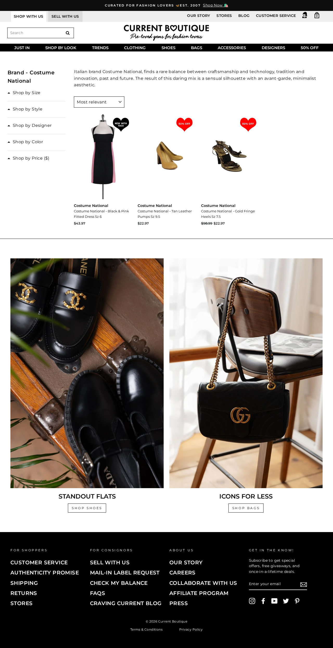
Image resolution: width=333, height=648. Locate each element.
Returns (23, 593)
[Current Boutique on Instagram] (252, 601)
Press (178, 603)
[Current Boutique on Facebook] (263, 601)
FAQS (97, 593)
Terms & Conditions (146, 629)
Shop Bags (246, 508)
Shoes (168, 47)
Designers (273, 47)
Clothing (135, 47)
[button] (24, 92)
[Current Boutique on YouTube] (274, 601)
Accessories (232, 47)
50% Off (310, 47)
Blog (244, 15)
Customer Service (276, 15)
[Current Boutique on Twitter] (286, 601)
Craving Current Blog (126, 603)
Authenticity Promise (44, 573)
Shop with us (28, 16)
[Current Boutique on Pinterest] (297, 601)
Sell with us (65, 16)
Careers (182, 573)
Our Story (198, 15)
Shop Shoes (87, 508)
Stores (224, 15)
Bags (196, 47)
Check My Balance (119, 583)
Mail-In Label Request (125, 573)
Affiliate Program (199, 593)
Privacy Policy (191, 629)
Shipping (24, 583)
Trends (100, 47)
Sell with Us (110, 562)
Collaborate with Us (203, 583)
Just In (22, 47)
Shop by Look (60, 47)
